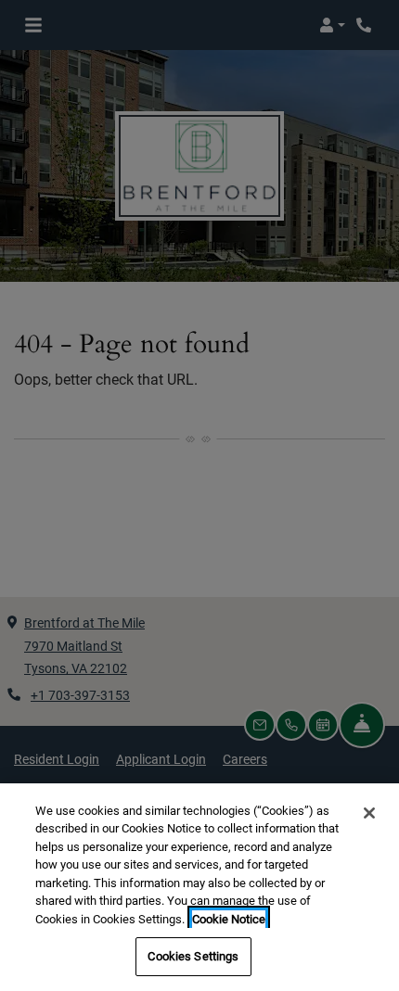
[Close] (369, 813)
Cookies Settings (193, 956)
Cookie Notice (228, 919)
